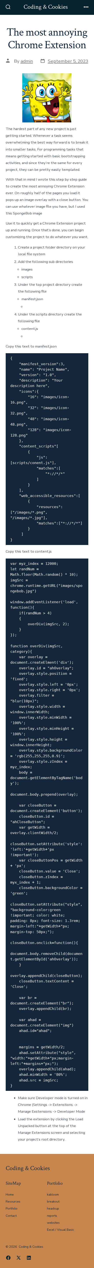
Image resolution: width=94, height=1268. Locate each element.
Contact (11, 1216)
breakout (53, 1201)
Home (10, 1195)
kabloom (53, 1195)
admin (27, 61)
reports (52, 1216)
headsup (53, 1208)
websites (53, 1223)
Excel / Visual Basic (60, 1230)
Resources (13, 1201)
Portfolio (11, 1208)
